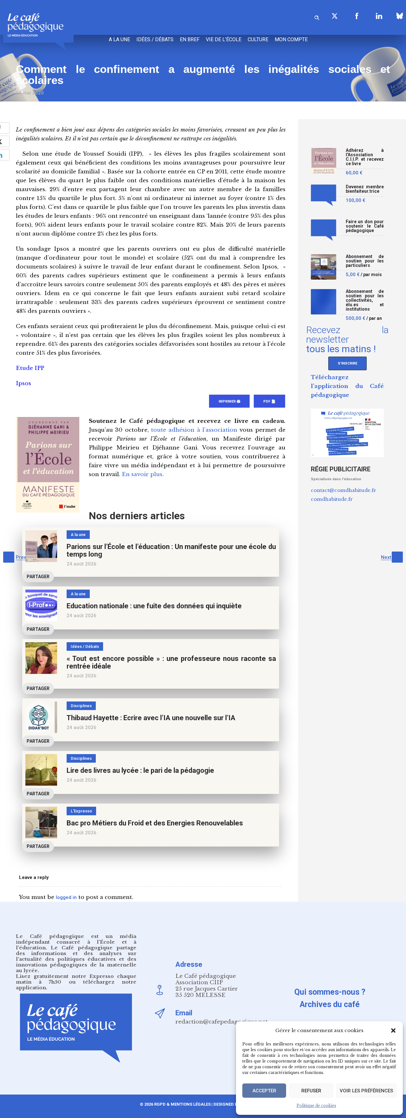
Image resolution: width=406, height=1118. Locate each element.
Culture (258, 39)
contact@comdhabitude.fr (343, 490)
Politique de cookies (316, 1105)
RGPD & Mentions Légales (182, 1104)
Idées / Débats (155, 39)
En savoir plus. (143, 474)
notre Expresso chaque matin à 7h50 (76, 979)
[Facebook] (356, 15)
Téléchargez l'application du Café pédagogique (347, 386)
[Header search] (317, 16)
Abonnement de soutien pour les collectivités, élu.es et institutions (365, 300)
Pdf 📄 (269, 401)
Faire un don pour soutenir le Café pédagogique (365, 226)
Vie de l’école (223, 39)
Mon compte (291, 39)
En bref (190, 39)
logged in (66, 897)
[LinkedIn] (379, 15)
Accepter (264, 1091)
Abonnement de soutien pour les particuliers (365, 261)
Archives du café (330, 1004)
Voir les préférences (366, 1091)
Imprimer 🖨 (229, 401)
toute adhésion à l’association (194, 430)
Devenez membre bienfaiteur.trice (365, 189)
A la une (119, 39)
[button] (393, 1030)
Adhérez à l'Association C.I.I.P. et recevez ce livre (365, 157)
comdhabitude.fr (332, 499)
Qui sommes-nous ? (329, 992)
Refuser (311, 1091)
